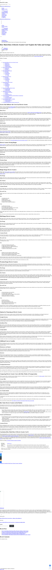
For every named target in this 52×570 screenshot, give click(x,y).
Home (3, 8)
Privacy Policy (4, 15)
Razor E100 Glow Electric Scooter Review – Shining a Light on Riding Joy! (11, 518)
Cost (0, 463)
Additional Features (8, 66)
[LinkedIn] (26, 455)
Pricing (21, 463)
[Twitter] (2, 451)
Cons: (8, 75)
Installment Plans (7, 89)
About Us (3, 13)
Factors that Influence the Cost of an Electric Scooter (10, 62)
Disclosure (3, 16)
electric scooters (2, 173)
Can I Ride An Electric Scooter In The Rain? (13, 440)
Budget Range (7, 68)
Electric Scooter (4, 463)
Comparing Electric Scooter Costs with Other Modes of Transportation (13, 95)
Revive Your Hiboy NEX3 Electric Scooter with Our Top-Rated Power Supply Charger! (16, 534)
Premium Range (7, 69)
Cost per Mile (7, 96)
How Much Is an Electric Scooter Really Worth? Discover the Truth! (23, 400)
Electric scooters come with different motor (34, 112)
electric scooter (12, 106)
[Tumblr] (26, 457)
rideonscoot (6, 48)
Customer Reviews (7, 101)
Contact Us (4, 17)
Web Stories (6, 10)
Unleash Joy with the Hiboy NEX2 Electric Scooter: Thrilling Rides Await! (14, 532)
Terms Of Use (4, 14)
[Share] (26, 462)
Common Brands (7, 73)
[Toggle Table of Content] (1, 60)
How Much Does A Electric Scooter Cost (13, 463)
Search (1, 524)
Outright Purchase (7, 88)
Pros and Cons (7, 79)
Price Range (7, 71)
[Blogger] (26, 460)
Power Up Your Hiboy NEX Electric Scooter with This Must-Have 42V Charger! (15, 531)
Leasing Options (7, 90)
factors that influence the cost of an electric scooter (19, 140)
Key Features (7, 72)
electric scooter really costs (38, 56)
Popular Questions (5, 12)
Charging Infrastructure (8, 94)
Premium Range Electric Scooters (7, 82)
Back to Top (2, 569)
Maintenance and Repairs (8, 92)
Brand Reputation (7, 65)
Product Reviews (5, 11)
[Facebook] (26, 454)
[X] (26, 459)
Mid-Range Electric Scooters (7, 76)
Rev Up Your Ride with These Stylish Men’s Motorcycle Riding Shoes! (13, 533)
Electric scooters (2, 144)
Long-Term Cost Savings (8, 97)
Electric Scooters (4, 26)
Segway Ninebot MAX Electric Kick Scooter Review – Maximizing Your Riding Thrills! (12, 522)
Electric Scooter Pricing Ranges (7, 67)
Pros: (8, 80)
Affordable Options (8, 99)
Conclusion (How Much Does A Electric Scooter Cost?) (11, 102)
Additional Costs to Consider (7, 91)
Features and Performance (8, 100)
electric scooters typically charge (5, 131)
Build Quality (7, 64)
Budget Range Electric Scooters (7, 70)
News (3, 27)
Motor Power (7, 63)
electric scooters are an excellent (10, 171)
